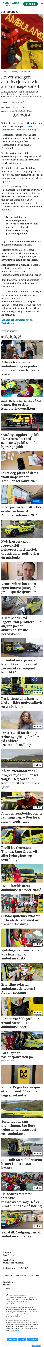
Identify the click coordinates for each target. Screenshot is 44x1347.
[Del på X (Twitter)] (18, 115)
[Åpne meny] (41, 4)
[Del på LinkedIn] (22, 115)
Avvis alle (12, 1339)
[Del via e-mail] (25, 115)
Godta (22, 1339)
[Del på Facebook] (14, 115)
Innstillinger (36, 1345)
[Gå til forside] (11, 4)
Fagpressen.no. (15, 1331)
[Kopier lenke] (29, 115)
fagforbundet (9, 332)
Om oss (6, 1284)
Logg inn (30, 4)
